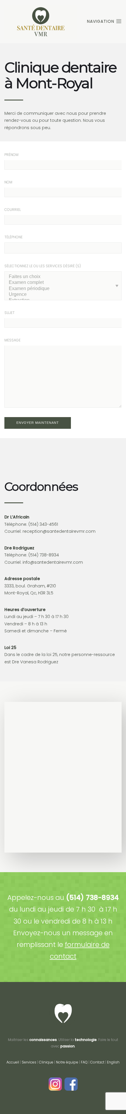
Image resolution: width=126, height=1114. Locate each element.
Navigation (101, 21)
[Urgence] (63, 295)
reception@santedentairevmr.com (59, 531)
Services (29, 1062)
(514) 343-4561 (43, 524)
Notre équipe (67, 1062)
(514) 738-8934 (43, 555)
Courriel (12, 209)
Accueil (12, 1062)
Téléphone (13, 237)
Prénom (11, 154)
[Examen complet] (63, 283)
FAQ (84, 1062)
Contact (97, 1062)
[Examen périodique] (63, 289)
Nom (8, 182)
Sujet (9, 312)
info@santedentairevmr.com (53, 562)
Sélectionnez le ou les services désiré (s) (42, 265)
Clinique (46, 1062)
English (113, 1062)
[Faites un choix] (63, 277)
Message (12, 340)
